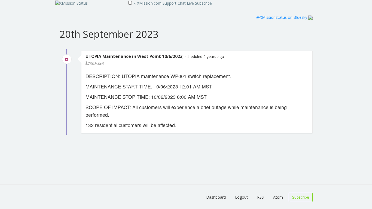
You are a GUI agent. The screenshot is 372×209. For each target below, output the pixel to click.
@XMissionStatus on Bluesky (282, 17)
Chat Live (186, 3)
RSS (260, 197)
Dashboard (216, 197)
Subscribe (203, 3)
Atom (278, 197)
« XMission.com (147, 3)
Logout (241, 197)
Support (169, 3)
